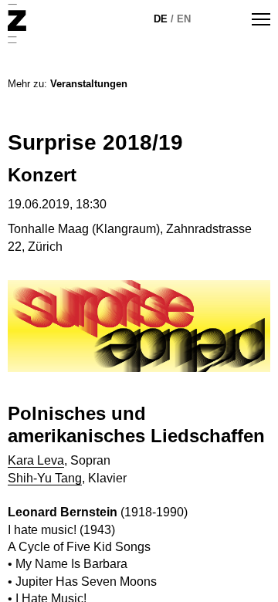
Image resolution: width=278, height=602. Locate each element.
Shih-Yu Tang (45, 478)
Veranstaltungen (88, 84)
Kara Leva (36, 460)
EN (184, 19)
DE (161, 19)
